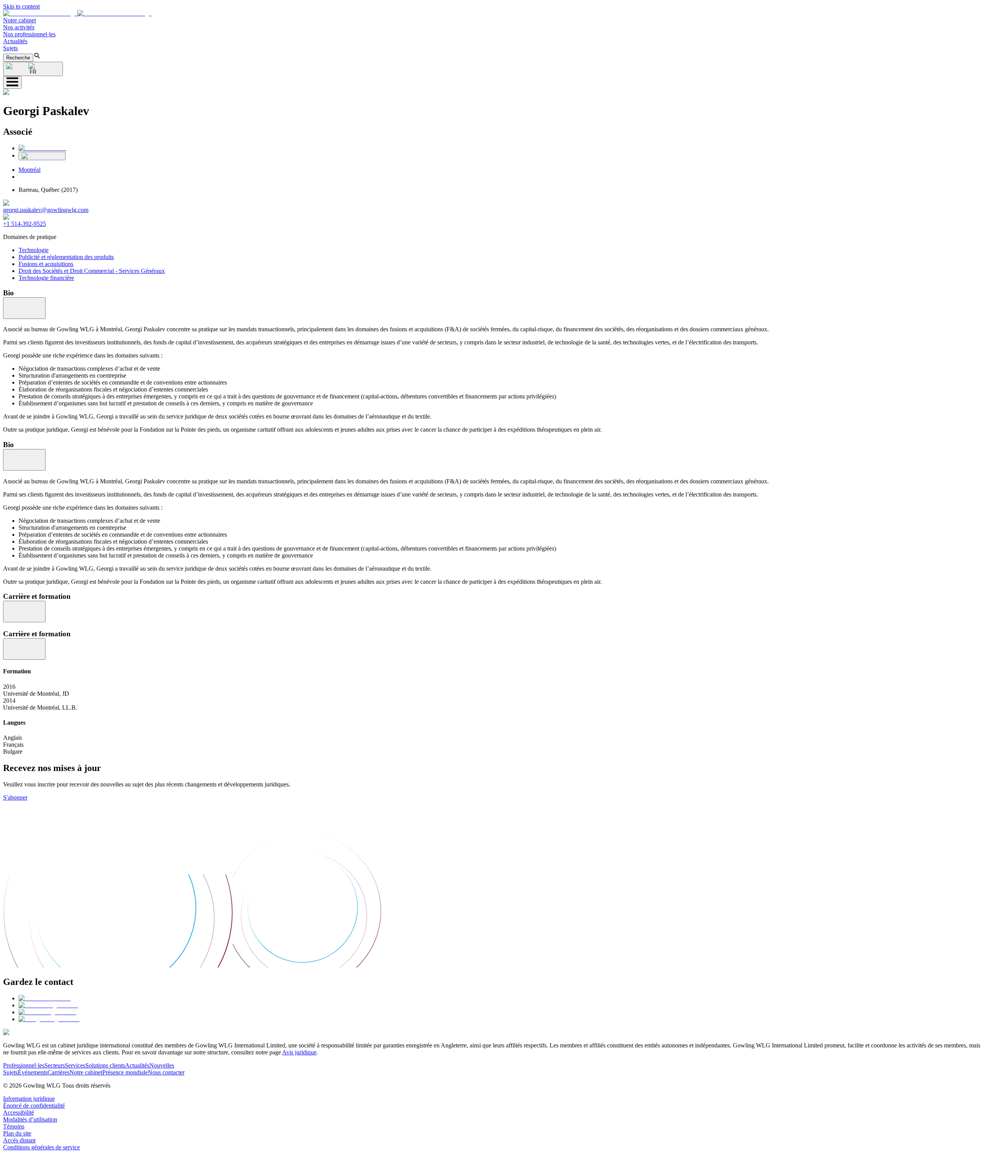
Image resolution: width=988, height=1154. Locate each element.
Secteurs (54, 1065)
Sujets (10, 48)
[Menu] (12, 82)
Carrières (58, 1072)
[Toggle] (24, 308)
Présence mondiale (125, 1072)
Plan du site (17, 1133)
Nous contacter (166, 1072)
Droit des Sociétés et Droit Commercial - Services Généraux (92, 271)
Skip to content (21, 6)
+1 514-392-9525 (24, 223)
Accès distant (19, 1140)
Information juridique (29, 1098)
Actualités (15, 41)
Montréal (30, 169)
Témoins (13, 1126)
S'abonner (15, 797)
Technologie (34, 250)
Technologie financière (46, 278)
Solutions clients (105, 1065)
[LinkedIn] (42, 148)
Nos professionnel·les (29, 34)
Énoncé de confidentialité (34, 1105)
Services (75, 1065)
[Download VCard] (42, 156)
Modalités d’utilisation (30, 1119)
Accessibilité (18, 1112)
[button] (77, 13)
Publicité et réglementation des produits (66, 257)
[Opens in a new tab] (45, 998)
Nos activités (18, 27)
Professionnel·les (23, 1065)
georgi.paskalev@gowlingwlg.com (45, 210)
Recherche (18, 58)
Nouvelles (161, 1065)
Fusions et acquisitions (46, 264)
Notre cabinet (19, 20)
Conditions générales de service (41, 1147)
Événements (32, 1072)
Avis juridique (299, 1052)
